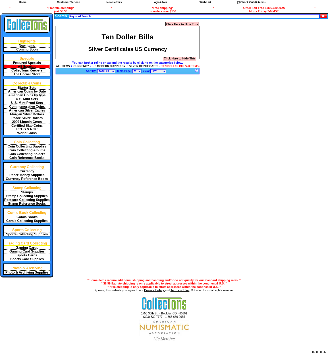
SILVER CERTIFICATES (143, 66)
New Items (27, 45)
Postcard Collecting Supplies (27, 200)
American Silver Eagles (27, 110)
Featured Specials (27, 63)
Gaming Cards (27, 247)
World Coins (27, 133)
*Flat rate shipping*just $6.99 (60, 9)
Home (23, 2)
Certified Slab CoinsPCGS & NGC (27, 127)
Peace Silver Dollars (27, 118)
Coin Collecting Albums (26, 150)
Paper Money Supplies (26, 175)
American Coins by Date (27, 91)
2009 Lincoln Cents (27, 122)
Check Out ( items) (253, 2)
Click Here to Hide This (182, 24)
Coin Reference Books (26, 158)
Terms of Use (179, 290)
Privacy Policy (154, 290)
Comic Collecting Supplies (27, 221)
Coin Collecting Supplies (27, 146)
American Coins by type (27, 95)
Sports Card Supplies (27, 259)
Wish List (205, 2)
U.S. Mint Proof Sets (27, 103)
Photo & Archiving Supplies (26, 272)
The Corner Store (26, 74)
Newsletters (114, 2)
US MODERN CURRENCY (109, 66)
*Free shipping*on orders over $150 (162, 9)
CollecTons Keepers (27, 70)
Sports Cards (27, 255)
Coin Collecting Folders (26, 154)
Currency (27, 171)
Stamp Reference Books (27, 203)
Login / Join (160, 2)
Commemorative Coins (27, 106)
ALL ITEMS (63, 66)
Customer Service (68, 2)
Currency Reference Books (27, 179)
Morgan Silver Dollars (27, 114)
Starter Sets (27, 87)
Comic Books (27, 217)
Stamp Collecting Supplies (27, 196)
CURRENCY (81, 66)
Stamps (27, 192)
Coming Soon (27, 49)
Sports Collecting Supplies (27, 234)
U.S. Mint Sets (27, 99)
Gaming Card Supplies (27, 251)
